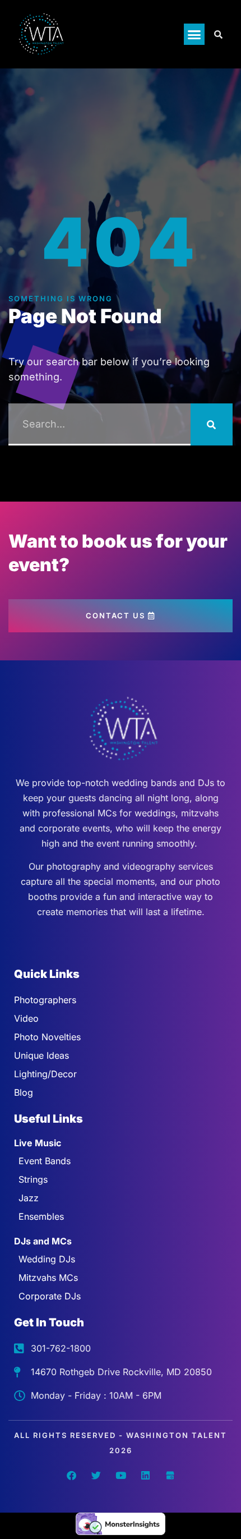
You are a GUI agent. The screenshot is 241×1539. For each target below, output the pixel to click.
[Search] (212, 424)
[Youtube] (120, 1475)
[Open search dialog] (218, 34)
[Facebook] (71, 1475)
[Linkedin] (145, 1475)
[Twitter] (95, 1475)
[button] (194, 34)
